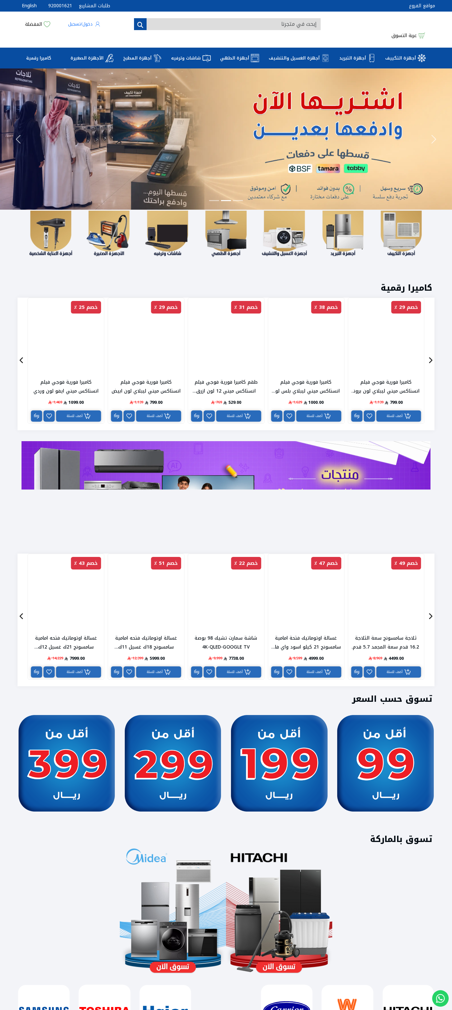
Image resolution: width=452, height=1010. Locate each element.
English (29, 5)
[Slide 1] (214, 227)
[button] (84, 30)
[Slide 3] (238, 227)
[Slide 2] (226, 227)
